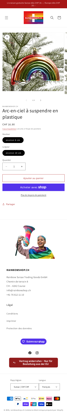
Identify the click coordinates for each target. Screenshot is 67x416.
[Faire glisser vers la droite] (40, 100)
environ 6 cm (13, 140)
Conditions (12, 313)
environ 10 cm (13, 152)
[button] (6, 17)
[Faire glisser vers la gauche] (26, 100)
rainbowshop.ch (17, 410)
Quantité (6, 160)
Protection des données (19, 328)
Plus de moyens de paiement (33, 195)
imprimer (11, 320)
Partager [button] (10, 204)
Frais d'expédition (9, 129)
